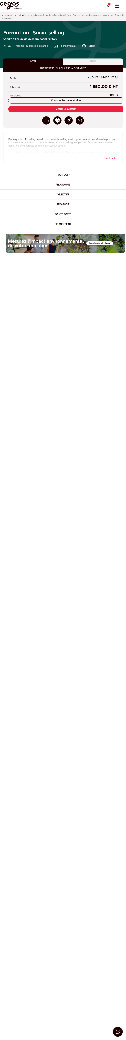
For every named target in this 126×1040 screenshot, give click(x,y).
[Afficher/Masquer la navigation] (117, 5)
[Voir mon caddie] (108, 6)
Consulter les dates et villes (66, 100)
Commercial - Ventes (82, 15)
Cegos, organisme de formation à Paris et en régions (47, 15)
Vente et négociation (103, 15)
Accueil (17, 15)
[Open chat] (118, 1032)
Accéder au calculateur (99, 243)
